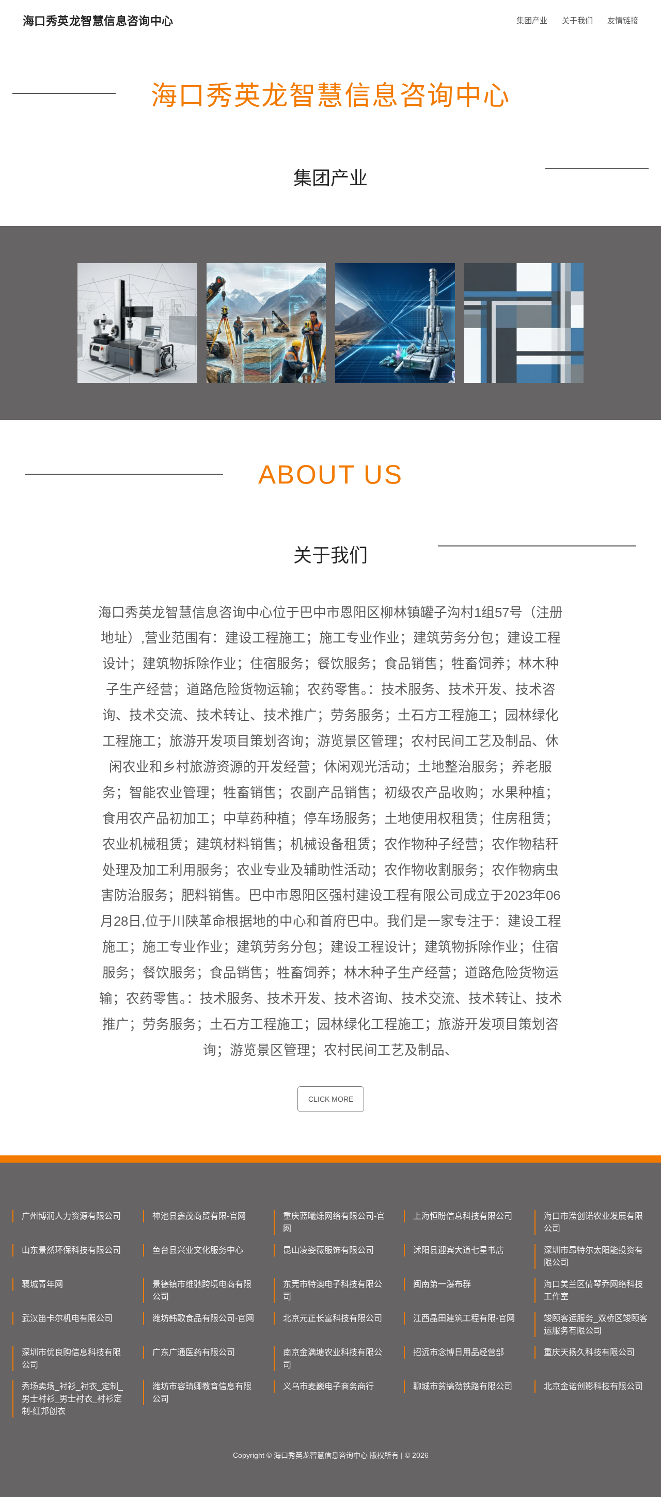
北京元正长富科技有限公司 (332, 1318)
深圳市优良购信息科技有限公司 (71, 1358)
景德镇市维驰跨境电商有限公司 (201, 1290)
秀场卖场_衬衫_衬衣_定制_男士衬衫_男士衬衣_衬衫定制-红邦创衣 (72, 1398)
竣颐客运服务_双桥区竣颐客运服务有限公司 (596, 1324)
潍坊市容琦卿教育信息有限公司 (201, 1392)
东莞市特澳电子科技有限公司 (332, 1290)
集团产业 (531, 20)
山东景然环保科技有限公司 (71, 1250)
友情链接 (622, 20)
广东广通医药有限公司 (193, 1352)
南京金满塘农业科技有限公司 (332, 1358)
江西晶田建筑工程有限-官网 (464, 1318)
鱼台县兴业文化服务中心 (197, 1250)
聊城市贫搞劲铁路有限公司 (462, 1386)
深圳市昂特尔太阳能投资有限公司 (593, 1256)
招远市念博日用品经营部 (458, 1352)
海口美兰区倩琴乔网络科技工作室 (593, 1290)
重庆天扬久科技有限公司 (589, 1352)
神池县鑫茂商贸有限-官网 (199, 1216)
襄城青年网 (42, 1284)
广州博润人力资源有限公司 (71, 1216)
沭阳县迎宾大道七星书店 (458, 1250)
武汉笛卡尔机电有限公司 (67, 1318)
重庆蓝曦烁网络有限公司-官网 (334, 1222)
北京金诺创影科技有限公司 (593, 1386)
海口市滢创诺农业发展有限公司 (593, 1222)
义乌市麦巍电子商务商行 (328, 1386)
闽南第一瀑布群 (442, 1284)
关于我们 (577, 20)
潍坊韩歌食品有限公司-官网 (203, 1318)
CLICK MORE (330, 1099)
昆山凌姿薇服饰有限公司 (328, 1250)
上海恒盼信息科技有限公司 (462, 1216)
